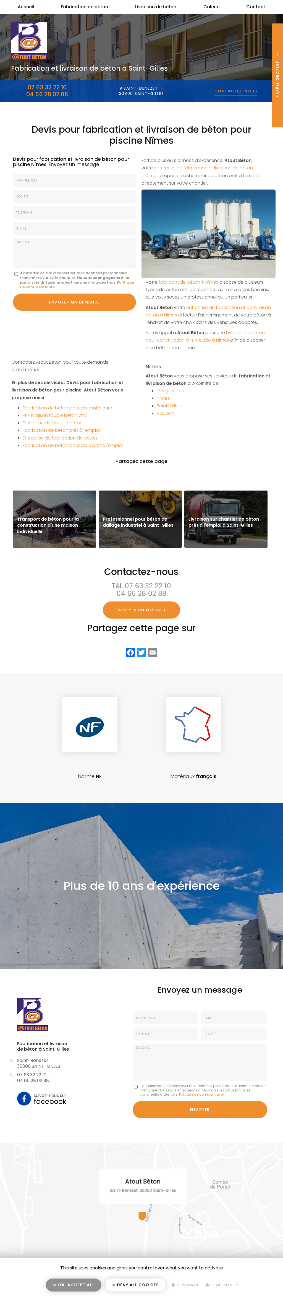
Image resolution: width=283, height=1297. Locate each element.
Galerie (211, 7)
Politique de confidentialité (201, 1094)
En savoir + (54, 519)
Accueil (26, 7)
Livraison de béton (155, 7)
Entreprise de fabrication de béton (60, 438)
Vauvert (165, 413)
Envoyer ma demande (74, 302)
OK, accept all (76, 1285)
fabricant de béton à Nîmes (188, 282)
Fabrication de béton (84, 7)
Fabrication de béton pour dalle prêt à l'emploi (73, 445)
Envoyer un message (141, 610)
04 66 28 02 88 (47, 94)
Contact (255, 7)
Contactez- (235, 91)
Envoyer (200, 1109)
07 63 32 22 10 (47, 87)
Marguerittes (170, 391)
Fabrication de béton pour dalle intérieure (67, 408)
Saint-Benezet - (141, 91)
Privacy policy (223, 1285)
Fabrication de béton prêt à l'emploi (61, 430)
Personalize (187, 1285)
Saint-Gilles (169, 406)
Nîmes (163, 398)
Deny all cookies (137, 1285)
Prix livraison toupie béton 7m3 (55, 415)
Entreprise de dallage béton (53, 423)
